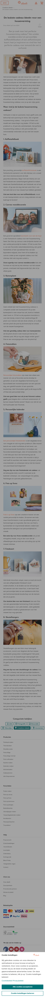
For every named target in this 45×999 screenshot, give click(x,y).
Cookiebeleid (7, 981)
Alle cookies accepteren (22, 987)
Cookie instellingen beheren (22, 993)
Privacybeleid (18, 981)
